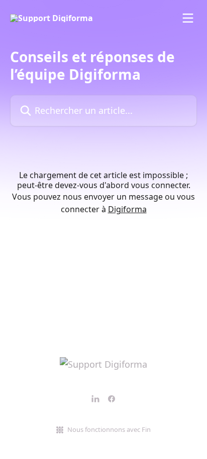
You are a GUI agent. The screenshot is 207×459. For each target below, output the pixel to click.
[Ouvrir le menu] (188, 18)
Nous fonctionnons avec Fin (109, 429)
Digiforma (127, 209)
